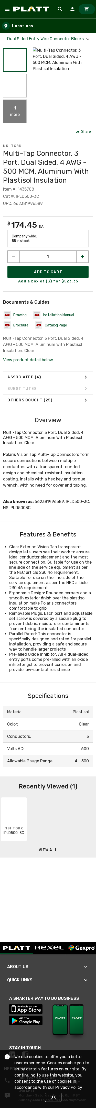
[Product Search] (60, 9)
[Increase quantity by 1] (82, 256)
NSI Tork (12, 146)
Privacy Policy (68, 1087)
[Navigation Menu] (7, 9)
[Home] (32, 9)
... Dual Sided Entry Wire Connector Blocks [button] (44, 38)
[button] (15, 60)
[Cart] (87, 9)
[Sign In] (72, 9)
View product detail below (28, 359)
